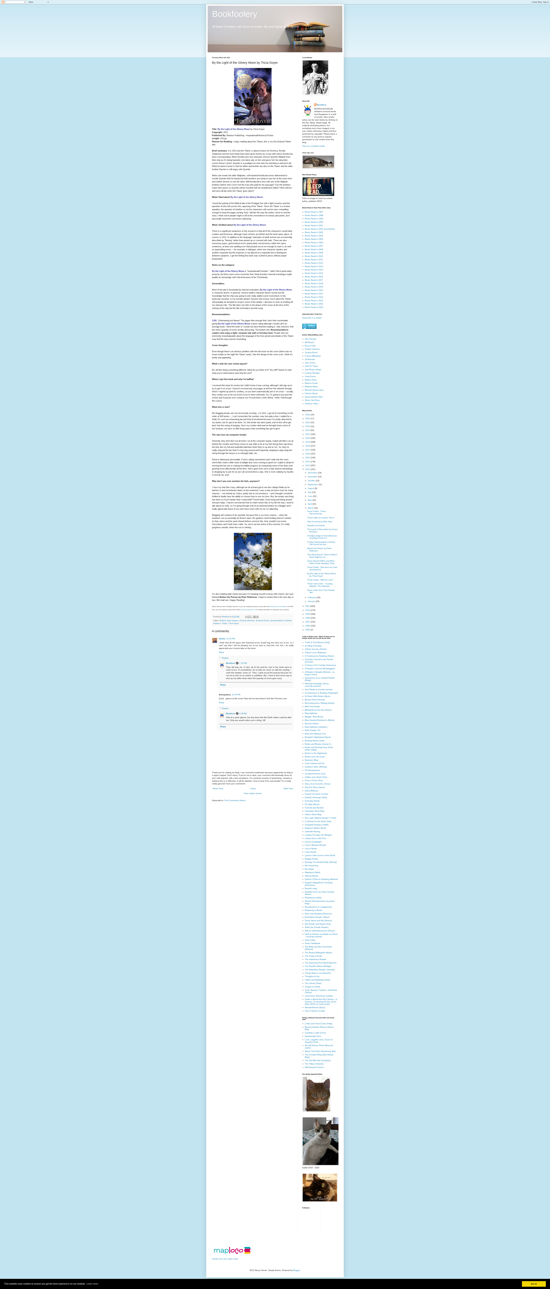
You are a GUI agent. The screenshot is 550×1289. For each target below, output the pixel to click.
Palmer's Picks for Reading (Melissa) (321, 879)
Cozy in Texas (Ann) (314, 780)
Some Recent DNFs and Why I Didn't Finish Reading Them (321, 562)
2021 (308, 434)
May (310, 500)
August (311, 488)
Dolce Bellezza (311, 791)
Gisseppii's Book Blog (314, 811)
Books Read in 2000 (314, 222)
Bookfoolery (234, 14)
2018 (308, 446)
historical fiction (262, 621)
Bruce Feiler (310, 346)
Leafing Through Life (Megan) (318, 835)
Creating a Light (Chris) (315, 1033)
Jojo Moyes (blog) (313, 369)
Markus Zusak (311, 383)
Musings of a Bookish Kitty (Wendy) (321, 862)
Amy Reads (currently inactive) (319, 689)
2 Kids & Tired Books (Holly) (317, 642)
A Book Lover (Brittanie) (315, 652)
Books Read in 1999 (314, 218)
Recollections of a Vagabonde (318, 907)
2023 (308, 426)
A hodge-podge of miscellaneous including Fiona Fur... (322, 537)
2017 (308, 450)
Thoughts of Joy (312, 976)
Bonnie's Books (312, 723)
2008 (308, 618)
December (313, 473)
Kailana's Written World (315, 828)
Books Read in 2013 (314, 266)
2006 (308, 626)
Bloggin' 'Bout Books (314, 717)
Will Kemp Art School (314, 1067)
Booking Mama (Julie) (315, 740)
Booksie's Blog (311, 760)
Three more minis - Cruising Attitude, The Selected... (320, 585)
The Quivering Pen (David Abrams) (320, 963)
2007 (308, 622)
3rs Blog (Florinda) (313, 646)
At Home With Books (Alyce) (317, 696)
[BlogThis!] (249, 616)
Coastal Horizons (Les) (315, 773)
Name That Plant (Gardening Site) (320, 1051)
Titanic (224, 623)
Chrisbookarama (312, 770)
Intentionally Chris (313, 1036)
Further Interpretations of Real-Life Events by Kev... (321, 543)
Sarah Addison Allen (314, 397)
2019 (308, 442)
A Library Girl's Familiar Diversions (320, 665)
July (310, 492)
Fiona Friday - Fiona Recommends (316, 512)
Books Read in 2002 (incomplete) (320, 229)
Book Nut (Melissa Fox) (315, 734)
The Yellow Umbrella (314, 1064)
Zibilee (222, 638)
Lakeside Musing (312, 831)
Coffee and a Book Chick (316, 777)
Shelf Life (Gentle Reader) (317, 927)
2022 (308, 430)
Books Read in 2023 (314, 300)
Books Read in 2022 (314, 297)
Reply (221, 652)
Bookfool (230, 663)
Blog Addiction (311, 713)
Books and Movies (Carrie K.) (318, 744)
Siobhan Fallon (311, 403)
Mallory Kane (311, 380)
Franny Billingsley (313, 356)
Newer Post (218, 788)
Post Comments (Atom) (235, 800)
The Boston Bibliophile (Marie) (318, 952)
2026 (308, 414)
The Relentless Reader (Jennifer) (320, 969)
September (313, 484)
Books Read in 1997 (314, 212)
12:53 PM (230, 638)
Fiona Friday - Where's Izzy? (320, 580)
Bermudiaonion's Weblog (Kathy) (320, 703)
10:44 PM (236, 694)
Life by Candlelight (313, 842)
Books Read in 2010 (314, 256)
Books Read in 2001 (314, 225)
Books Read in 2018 (314, 283)
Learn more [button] (92, 1284)
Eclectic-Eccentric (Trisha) (316, 794)
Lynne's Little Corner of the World (320, 855)
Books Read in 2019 (314, 287)
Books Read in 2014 (314, 270)
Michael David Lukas (314, 390)
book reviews (232, 621)
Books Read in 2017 (314, 280)
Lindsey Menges (312, 373)
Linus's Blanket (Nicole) (315, 845)
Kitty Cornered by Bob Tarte (319, 521)
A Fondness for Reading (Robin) (319, 656)
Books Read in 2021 (314, 293)
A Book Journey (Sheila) (316, 649)
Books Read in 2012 (314, 263)
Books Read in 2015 (314, 273)
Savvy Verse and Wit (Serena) (318, 920)
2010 (308, 610)
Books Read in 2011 (314, 259)
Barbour (223, 621)
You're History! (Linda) (315, 1011)
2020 (308, 438)
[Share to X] (252, 616)
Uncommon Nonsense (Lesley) (319, 996)
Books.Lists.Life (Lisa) (315, 756)
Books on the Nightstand (316, 753)
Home (253, 788)
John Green (310, 363)
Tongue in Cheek (312, 987)
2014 (308, 461)
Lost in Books (311, 848)
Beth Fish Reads (312, 706)
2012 (308, 469)
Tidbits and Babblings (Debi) (317, 980)
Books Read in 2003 (314, 232)
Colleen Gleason (312, 349)
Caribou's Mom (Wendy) (316, 767)
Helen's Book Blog (313, 814)
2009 (308, 614)
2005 (308, 629)
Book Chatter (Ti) (312, 730)
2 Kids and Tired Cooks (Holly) (318, 1023)
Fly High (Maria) (312, 804)
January (312, 601)
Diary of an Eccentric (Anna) (317, 784)
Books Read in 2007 (314, 246)
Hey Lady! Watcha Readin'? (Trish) (320, 818)
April (310, 504)
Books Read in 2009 (314, 253)
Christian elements (247, 621)
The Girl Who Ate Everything (317, 1060)
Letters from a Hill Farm (315, 838)
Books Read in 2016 (314, 276)
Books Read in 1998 (314, 215)
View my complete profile (313, 146)
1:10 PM (243, 663)
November (313, 476)
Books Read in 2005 (314, 239)
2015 (308, 457)
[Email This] (246, 616)
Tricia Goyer (233, 623)
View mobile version (253, 793)
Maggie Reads (311, 859)
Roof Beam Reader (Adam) (317, 917)
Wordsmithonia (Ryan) (315, 1007)
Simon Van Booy (312, 400)
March (311, 508)
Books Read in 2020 (314, 290)
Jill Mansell (310, 359)
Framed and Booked (314, 808)
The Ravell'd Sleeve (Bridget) (318, 966)
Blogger (296, 1270)
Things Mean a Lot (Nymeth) (318, 973)
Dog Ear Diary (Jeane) (315, 787)
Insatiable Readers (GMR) (317, 825)
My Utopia (309, 869)
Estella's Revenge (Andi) (316, 797)
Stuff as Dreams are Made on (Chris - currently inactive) (321, 935)
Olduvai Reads (311, 876)
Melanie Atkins (311, 386)
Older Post (288, 788)
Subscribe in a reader (312, 318)
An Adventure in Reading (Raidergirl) (321, 693)
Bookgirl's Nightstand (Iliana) (318, 737)
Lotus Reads (310, 852)
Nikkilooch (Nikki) (312, 872)
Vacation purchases (316, 525)
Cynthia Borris (311, 352)
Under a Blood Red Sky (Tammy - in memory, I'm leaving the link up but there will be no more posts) (321, 1001)
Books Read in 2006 (314, 242)
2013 (308, 465)
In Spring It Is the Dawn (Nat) (318, 821)
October (312, 480)
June (310, 496)
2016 (308, 454)
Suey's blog (310, 940)
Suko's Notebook (312, 943)
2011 (307, 606)
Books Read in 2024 (314, 304)
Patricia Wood (311, 393)
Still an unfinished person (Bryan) (320, 931)
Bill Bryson (309, 342)
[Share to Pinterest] (257, 616)
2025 (308, 418)
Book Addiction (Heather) (316, 727)
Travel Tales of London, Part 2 (320, 518)
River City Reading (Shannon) (318, 913)
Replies (225, 658)
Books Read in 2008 (314, 249)
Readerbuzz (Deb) (313, 897)
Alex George (310, 339)
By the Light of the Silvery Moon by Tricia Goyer (321, 574)
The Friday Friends (313, 956)
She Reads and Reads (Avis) (318, 924)
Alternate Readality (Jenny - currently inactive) (317, 684)
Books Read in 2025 (314, 307)
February (312, 597)
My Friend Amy (311, 865)
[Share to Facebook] (254, 616)
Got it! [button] (534, 1284)
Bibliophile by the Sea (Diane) (318, 710)
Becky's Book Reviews (315, 699)
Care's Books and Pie (314, 763)
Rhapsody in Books (313, 910)
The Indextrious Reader (315, 959)
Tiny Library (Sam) (313, 983)
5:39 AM (243, 713)
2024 (308, 422)
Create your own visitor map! (225, 1259)
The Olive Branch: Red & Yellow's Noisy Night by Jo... (322, 555)
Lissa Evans (310, 376)
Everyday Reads (312, 801)
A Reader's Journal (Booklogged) (320, 668)
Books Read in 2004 (314, 235)
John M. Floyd (311, 366)
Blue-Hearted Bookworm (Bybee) (320, 720)
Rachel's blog (311, 888)
